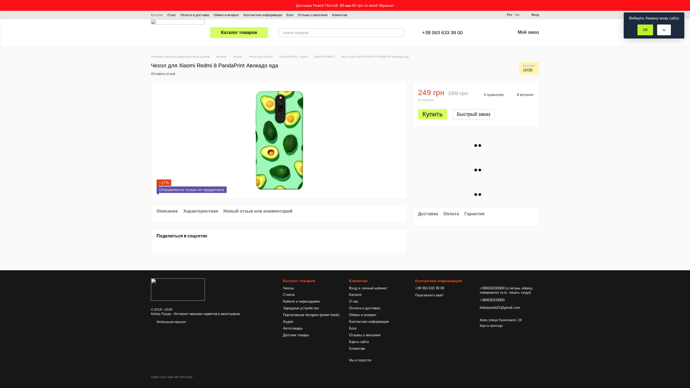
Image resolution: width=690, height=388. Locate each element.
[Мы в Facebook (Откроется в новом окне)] (355, 15)
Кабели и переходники (301, 301)
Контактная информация (263, 15)
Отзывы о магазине (313, 15)
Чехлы (288, 288)
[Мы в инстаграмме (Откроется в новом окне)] (361, 15)
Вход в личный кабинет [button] (368, 288)
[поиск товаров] (399, 32)
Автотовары (292, 328)
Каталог (157, 15)
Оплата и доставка (194, 15)
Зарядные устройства (301, 308)
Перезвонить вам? (429, 295)
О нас (171, 15)
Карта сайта (359, 342)
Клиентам (339, 15)
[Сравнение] (483, 32)
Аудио (288, 322)
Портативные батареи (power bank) (311, 315)
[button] (685, 5)
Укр (517, 14)
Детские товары (296, 335)
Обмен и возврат (226, 15)
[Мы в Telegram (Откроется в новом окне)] (367, 15)
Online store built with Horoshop (171, 377)
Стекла (289, 295)
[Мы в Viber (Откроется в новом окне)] (374, 15)
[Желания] (497, 32)
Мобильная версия (171, 322)
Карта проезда (491, 326)
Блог (290, 15)
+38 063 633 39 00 (442, 32)
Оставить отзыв (163, 74)
